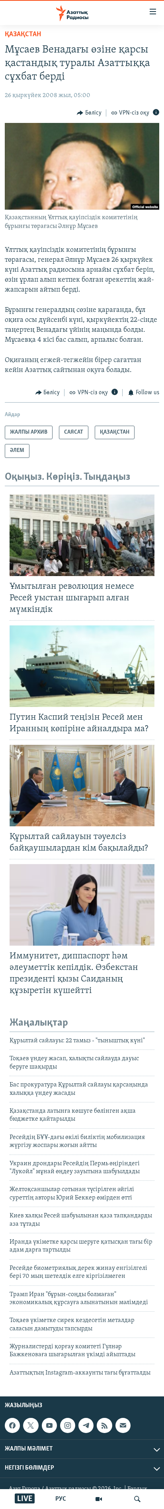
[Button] (89, 113)
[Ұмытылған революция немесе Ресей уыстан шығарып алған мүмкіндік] (82, 535)
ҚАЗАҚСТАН (23, 34)
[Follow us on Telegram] (86, 1425)
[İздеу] (137, 1499)
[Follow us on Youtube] (49, 1425)
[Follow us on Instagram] (67, 1425)
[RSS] (104, 1425)
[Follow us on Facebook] (12, 1425)
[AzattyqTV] (99, 1499)
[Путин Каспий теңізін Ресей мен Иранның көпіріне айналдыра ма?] (82, 666)
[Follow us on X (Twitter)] (30, 1425)
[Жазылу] (123, 1425)
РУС (60, 1499)
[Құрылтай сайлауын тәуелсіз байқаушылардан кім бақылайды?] (82, 785)
